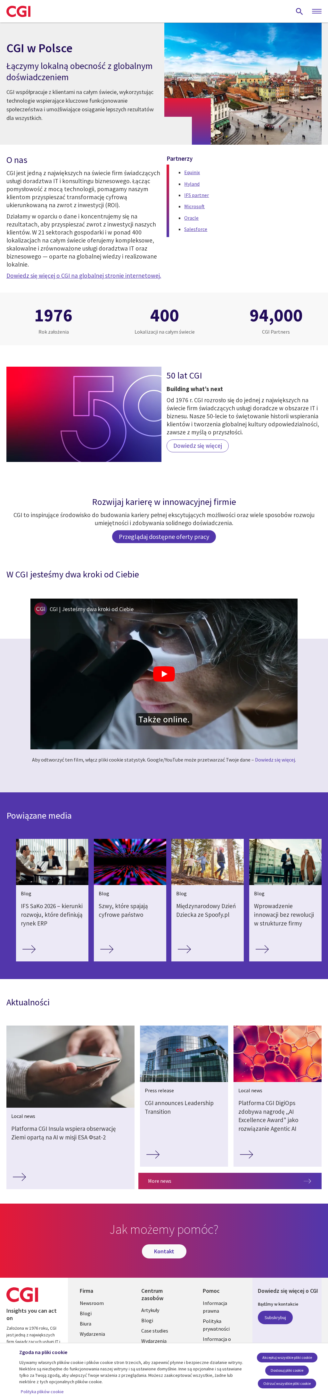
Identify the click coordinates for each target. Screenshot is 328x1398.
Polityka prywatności (216, 1325)
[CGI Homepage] (18, 11)
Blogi (86, 1313)
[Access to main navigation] (317, 11)
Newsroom (92, 1303)
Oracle (191, 218)
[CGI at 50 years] (83, 414)
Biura (85, 1323)
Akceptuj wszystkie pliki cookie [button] (287, 1357)
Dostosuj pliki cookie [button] (287, 1370)
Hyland (192, 184)
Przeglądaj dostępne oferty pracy (164, 537)
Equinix (192, 172)
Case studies (154, 1330)
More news (159, 1181)
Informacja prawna (215, 1307)
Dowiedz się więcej (275, 759)
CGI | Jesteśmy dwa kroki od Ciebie (92, 609)
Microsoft (194, 206)
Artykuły (150, 1310)
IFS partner (196, 195)
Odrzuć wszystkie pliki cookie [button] (287, 1383)
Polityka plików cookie (42, 1391)
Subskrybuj (275, 1317)
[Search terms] (299, 11)
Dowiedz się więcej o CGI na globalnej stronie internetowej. (83, 275)
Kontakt (164, 1251)
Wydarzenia (92, 1334)
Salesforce (195, 229)
